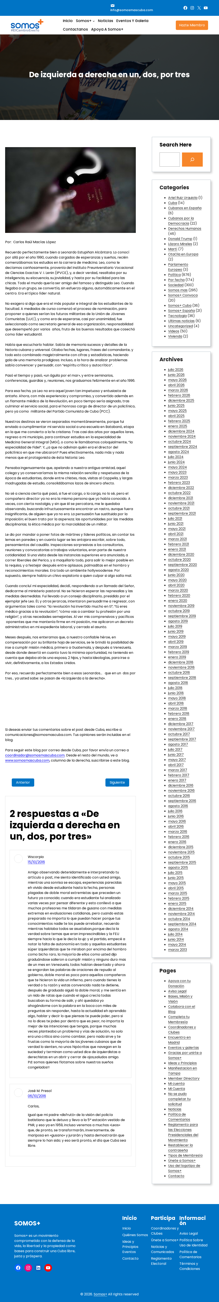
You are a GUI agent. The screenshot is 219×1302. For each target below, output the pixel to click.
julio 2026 (175, 369)
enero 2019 (177, 657)
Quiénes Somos (135, 1234)
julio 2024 (175, 456)
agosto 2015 (178, 867)
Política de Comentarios (179, 1117)
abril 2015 (176, 888)
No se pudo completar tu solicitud (179, 1099)
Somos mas (178, 290)
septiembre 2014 (182, 924)
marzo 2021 (177, 539)
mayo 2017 (177, 759)
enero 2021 (177, 549)
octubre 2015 (179, 857)
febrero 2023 (179, 482)
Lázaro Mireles (180, 243)
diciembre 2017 (180, 723)
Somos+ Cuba (179, 305)
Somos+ (27, 1223)
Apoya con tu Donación (179, 983)
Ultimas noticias (181, 320)
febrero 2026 (179, 395)
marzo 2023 (178, 477)
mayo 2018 (177, 698)
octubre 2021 (179, 508)
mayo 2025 (177, 410)
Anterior (23, 782)
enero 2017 (177, 780)
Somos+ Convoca (183, 295)
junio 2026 (176, 374)
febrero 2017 (178, 775)
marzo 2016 (177, 831)
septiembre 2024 (182, 446)
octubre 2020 (179, 559)
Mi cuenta (176, 1083)
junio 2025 (176, 405)
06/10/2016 (37, 1095)
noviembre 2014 (181, 913)
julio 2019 (175, 626)
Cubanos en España (184, 208)
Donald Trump (180, 238)
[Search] (192, 159)
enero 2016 (177, 841)
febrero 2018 (178, 713)
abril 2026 (176, 385)
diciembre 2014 (181, 908)
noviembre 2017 (181, 728)
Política (174, 274)
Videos (173, 331)
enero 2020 (177, 600)
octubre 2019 (179, 610)
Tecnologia (177, 315)
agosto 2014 (178, 929)
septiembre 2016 (182, 800)
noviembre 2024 (182, 436)
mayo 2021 (177, 528)
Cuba (172, 202)
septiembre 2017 (182, 739)
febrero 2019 (178, 652)
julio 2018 (175, 687)
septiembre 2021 (182, 513)
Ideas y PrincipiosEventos (130, 1246)
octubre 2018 (179, 672)
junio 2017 (176, 754)
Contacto (176, 1175)
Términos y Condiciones (189, 1266)
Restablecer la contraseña (180, 1148)
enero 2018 (177, 718)
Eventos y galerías (183, 1047)
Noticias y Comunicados (162, 1249)
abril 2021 (175, 533)
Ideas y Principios (182, 1063)
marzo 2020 (178, 590)
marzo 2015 (177, 893)
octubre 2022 (179, 492)
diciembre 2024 (181, 431)
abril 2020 (176, 585)
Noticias (174, 1109)
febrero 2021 (178, 544)
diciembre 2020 (181, 554)
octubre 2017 (179, 734)
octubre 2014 (179, 918)
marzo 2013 (177, 949)
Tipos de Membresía (185, 1155)
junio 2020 (176, 575)
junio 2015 (176, 877)
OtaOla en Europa (183, 254)
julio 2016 (175, 811)
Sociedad (175, 285)
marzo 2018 (177, 708)
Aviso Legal (177, 991)
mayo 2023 (177, 472)
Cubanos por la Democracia (181, 221)
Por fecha (176, 279)
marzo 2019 (177, 646)
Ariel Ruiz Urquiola (182, 197)
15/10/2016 (36, 862)
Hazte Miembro (192, 25)
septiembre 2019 (182, 616)
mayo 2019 (177, 636)
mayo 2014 (177, 944)
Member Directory (184, 1078)
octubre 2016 (179, 795)
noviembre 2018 (181, 667)
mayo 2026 (177, 379)
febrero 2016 (178, 836)
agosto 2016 (178, 805)
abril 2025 (176, 415)
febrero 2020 (179, 595)
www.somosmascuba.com (27, 760)
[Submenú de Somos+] (94, 21)
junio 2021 (175, 523)
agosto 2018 (178, 682)
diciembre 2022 (181, 487)
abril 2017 (176, 764)
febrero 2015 (178, 898)
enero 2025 (177, 426)
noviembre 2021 (181, 503)
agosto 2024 (178, 451)
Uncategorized (180, 326)
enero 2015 (177, 903)
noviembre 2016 (181, 790)
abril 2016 (176, 826)
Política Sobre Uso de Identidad (193, 1243)
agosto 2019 (178, 621)
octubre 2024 (179, 441)
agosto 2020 (178, 569)
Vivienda (175, 336)
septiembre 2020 (182, 564)
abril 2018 (176, 703)
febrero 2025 (179, 421)
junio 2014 (176, 939)
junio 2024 (176, 462)
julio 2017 (175, 749)
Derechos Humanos (184, 228)
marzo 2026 (178, 390)
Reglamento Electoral (161, 1261)
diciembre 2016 (180, 785)
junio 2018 (176, 693)
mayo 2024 (177, 467)
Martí (172, 249)
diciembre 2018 (180, 662)
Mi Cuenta (176, 1088)
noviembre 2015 (181, 852)
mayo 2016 (177, 821)
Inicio (126, 1228)
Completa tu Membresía (178, 1019)
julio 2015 (175, 872)
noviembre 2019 (181, 605)
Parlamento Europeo (178, 267)
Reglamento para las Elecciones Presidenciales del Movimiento (183, 1132)
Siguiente (117, 782)
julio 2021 (175, 518)
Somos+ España (181, 310)
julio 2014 (175, 934)
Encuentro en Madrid (179, 1040)
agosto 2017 (178, 744)
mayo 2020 (177, 580)
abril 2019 (175, 641)
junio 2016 (176, 816)
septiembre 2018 (182, 677)
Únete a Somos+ (182, 1160)
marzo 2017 (177, 770)
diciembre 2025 (181, 400)
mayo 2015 (177, 882)
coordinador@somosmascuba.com (35, 755)
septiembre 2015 (182, 862)
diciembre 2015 (180, 847)
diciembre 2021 (180, 498)
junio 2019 (175, 631)
